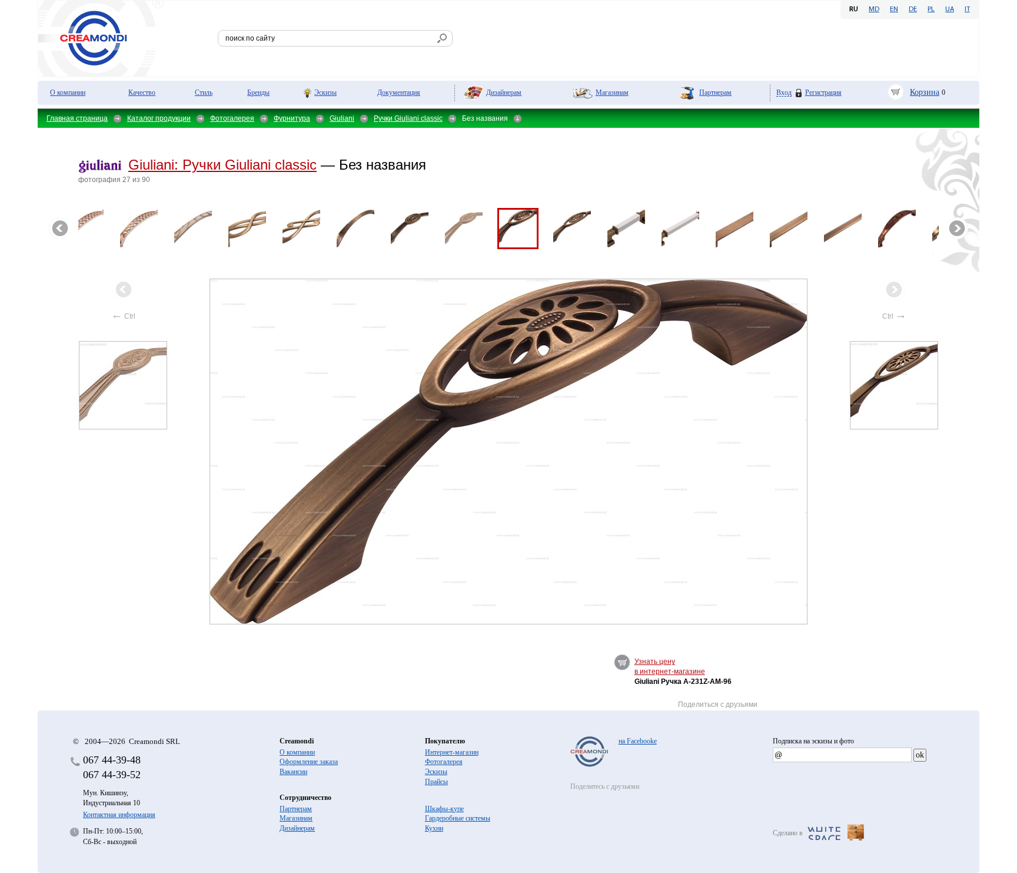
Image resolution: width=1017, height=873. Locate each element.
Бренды (258, 92)
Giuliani (342, 118)
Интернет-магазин (451, 752)
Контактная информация (119, 815)
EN (894, 9)
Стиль (203, 92)
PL (931, 9)
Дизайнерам (503, 92)
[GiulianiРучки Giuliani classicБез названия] (509, 451)
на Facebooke (638, 741)
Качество (141, 92)
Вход (784, 93)
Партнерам (715, 92)
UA (949, 9)
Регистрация (823, 92)
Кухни (434, 828)
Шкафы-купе (444, 809)
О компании (67, 92)
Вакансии (293, 772)
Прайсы (436, 782)
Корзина (924, 92)
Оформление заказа (309, 762)
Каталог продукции (159, 118)
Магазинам (612, 92)
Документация (398, 92)
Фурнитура (292, 118)
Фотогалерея (232, 118)
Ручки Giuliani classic (408, 118)
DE (913, 9)
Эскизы (325, 92)
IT (967, 9)
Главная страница (77, 118)
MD (874, 9)
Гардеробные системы (457, 818)
